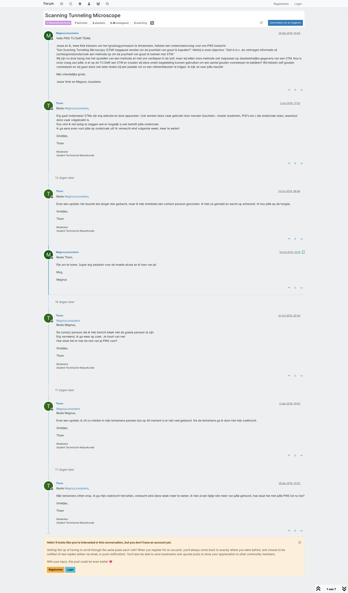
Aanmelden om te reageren (285, 22)
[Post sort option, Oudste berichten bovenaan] (261, 23)
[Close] (299, 542)
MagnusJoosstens (67, 33)
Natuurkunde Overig (59, 23)
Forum (49, 3)
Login (70, 569)
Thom (59, 103)
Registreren (56, 569)
